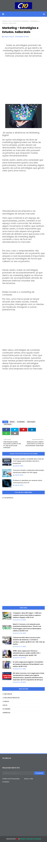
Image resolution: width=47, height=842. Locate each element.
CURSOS (6, 701)
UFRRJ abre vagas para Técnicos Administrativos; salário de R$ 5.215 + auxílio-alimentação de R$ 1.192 (27, 653)
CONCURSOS (7, 694)
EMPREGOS (6, 713)
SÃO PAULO (17, 21)
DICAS (5, 705)
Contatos (5, 782)
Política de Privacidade (11, 779)
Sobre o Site (28, 779)
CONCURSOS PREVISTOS (11, 698)
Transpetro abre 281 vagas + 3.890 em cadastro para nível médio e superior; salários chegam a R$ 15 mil (27, 615)
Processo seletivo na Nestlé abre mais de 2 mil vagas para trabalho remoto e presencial (28, 461)
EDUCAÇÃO (31, 422)
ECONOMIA (21, 422)
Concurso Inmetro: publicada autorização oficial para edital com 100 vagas (28, 471)
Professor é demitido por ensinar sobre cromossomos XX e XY (27, 481)
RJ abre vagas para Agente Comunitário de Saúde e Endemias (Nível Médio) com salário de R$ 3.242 (28, 664)
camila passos (9, 37)
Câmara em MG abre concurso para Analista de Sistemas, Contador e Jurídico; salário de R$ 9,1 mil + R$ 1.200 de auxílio (29, 640)
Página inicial (7, 21)
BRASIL (12, 422)
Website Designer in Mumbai (30, 839)
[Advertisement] (23, 80)
